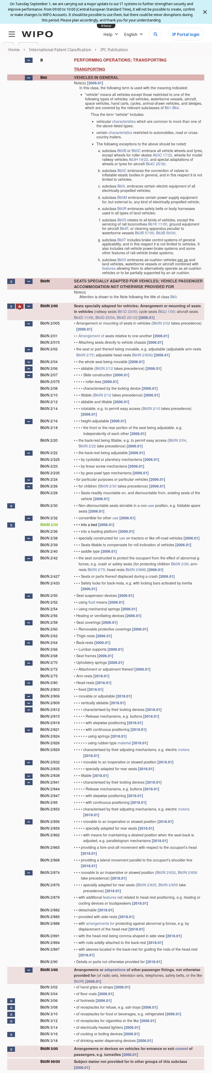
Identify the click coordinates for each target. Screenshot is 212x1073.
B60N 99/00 (50, 1061)
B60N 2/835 (50, 768)
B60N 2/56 (49, 615)
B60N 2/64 (49, 642)
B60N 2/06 (49, 368)
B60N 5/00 (49, 1048)
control (181, 1048)
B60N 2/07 (49, 374)
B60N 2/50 (49, 595)
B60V (121, 259)
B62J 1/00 (166, 311)
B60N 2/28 (49, 492)
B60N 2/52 (49, 602)
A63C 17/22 (162, 154)
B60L (121, 186)
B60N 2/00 (49, 305)
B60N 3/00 (49, 969)
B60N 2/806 (142, 354)
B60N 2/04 (49, 361)
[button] (29, 60)
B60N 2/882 (50, 909)
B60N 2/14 (49, 408)
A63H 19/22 (138, 159)
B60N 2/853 (50, 809)
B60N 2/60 (49, 629)
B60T (121, 239)
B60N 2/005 (50, 323)
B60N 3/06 (49, 1000)
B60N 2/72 (49, 669)
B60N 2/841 (50, 782)
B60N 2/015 (50, 342)
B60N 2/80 (49, 682)
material (124, 742)
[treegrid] (105, 562)
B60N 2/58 (49, 622)
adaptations (115, 969)
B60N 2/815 (50, 716)
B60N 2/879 (50, 897)
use (151, 505)
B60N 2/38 (49, 538)
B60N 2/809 (50, 702)
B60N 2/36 (49, 531)
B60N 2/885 (50, 916)
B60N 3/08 (49, 1007)
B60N (45, 280)
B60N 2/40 (49, 551)
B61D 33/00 (127, 311)
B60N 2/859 (50, 828)
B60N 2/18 (49, 427)
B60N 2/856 (50, 821)
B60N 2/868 (50, 859)
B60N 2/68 (49, 655)
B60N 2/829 (50, 749)
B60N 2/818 (50, 722)
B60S (121, 219)
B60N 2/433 (50, 583)
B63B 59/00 (165, 232)
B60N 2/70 (49, 662)
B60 (43, 77)
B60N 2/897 (50, 949)
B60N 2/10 (49, 394)
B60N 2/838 (50, 775)
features (109, 268)
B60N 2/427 (50, 576)
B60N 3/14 (49, 1027)
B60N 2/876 (50, 884)
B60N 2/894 (50, 942)
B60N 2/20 (49, 440)
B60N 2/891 (50, 935)
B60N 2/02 (161, 323)
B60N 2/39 (49, 544)
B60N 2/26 (49, 486)
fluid (91, 602)
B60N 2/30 (108, 486)
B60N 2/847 (50, 795)
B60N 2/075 (50, 381)
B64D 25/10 (126, 317)
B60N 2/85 (49, 802)
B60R (121, 208)
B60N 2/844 (50, 788)
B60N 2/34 (49, 524)
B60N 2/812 (50, 709)
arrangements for (100, 923)
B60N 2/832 (50, 761)
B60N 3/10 (49, 1013)
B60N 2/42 (49, 557)
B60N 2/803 (50, 689)
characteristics (124, 121)
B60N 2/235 (50, 472)
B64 (175, 107)
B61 (168, 107)
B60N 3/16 (49, 1033)
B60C (136, 150)
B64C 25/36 (155, 163)
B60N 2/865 (50, 847)
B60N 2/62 (49, 635)
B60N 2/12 (104, 368)
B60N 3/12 (49, 1020)
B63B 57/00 (144, 232)
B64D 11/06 (83, 317)
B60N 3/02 (49, 986)
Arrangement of (91, 335)
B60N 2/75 (85, 354)
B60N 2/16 (49, 420)
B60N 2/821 (50, 729)
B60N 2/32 (49, 517)
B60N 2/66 (49, 649)
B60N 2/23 (49, 466)
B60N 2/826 (50, 742)
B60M (122, 197)
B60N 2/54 (49, 608)
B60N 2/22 (87, 445)
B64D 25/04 (105, 317)
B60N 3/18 (49, 1040)
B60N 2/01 (49, 335)
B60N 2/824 (50, 736)
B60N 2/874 (50, 872)
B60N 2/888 (135, 569)
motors (184, 749)
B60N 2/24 (49, 479)
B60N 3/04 (49, 993)
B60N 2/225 (50, 459)
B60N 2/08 (49, 388)
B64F (124, 228)
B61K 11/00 (157, 224)
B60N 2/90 (49, 961)
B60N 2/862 (50, 834)
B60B (121, 150)
